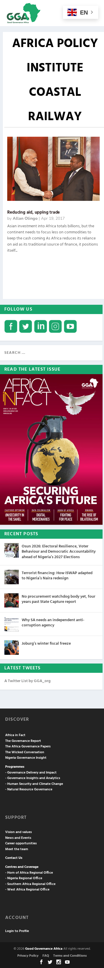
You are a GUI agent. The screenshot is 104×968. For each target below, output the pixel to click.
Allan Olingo (25, 218)
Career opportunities (21, 843)
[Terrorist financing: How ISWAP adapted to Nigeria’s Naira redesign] (11, 577)
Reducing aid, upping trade (33, 212)
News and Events (18, 838)
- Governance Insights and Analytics (32, 778)
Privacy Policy (27, 956)
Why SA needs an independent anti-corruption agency (53, 623)
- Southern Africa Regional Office (30, 884)
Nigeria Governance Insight (26, 758)
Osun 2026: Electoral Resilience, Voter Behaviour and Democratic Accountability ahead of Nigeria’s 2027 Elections (59, 551)
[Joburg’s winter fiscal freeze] (11, 647)
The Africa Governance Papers (28, 746)
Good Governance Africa (43, 949)
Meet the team (16, 849)
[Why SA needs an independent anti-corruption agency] (11, 624)
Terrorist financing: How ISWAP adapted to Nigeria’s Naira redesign (57, 576)
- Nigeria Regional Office (23, 878)
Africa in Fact (15, 735)
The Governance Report (23, 741)
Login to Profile (17, 931)
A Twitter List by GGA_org (27, 681)
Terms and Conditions (70, 956)
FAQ (45, 956)
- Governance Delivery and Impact (31, 773)
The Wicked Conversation (24, 752)
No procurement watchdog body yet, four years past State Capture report (58, 599)
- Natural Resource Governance (28, 789)
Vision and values (18, 832)
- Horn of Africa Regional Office (29, 873)
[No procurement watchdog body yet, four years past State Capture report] (11, 600)
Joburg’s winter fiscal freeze (46, 643)
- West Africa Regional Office (27, 890)
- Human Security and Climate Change (34, 784)
